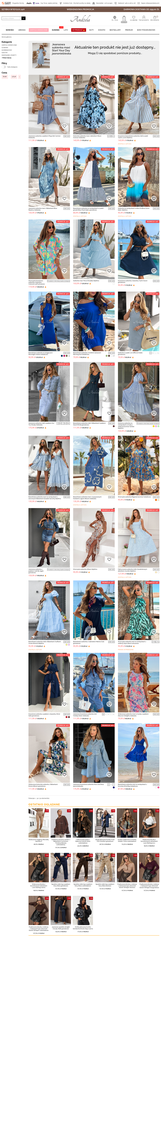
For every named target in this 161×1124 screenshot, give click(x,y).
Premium (129, 30)
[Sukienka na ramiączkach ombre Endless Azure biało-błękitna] (138, 177)
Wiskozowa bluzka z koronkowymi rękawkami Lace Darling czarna (38, 885)
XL (158, 353)
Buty (91, 30)
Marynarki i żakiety (9, 55)
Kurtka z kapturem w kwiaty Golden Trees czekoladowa (127, 840)
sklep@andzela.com (152, 3)
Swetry (5, 52)
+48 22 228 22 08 (126, 3)
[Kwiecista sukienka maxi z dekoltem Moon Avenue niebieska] (94, 104)
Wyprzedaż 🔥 (78, 30)
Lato (66, 30)
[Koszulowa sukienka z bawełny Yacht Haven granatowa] (138, 249)
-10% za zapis (104, 3)
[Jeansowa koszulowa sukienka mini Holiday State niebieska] (94, 682)
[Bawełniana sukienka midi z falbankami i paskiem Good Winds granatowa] (94, 392)
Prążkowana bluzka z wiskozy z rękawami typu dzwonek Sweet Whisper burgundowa (149, 885)
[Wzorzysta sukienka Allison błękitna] (94, 538)
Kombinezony (7, 50)
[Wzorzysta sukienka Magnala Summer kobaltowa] (138, 465)
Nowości (10, 30)
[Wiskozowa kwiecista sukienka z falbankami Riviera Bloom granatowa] (49, 753)
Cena (4, 73)
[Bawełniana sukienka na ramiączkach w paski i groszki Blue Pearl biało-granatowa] (94, 177)
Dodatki (101, 30)
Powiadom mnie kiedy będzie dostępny (58, 281)
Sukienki (55, 30)
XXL (68, 423)
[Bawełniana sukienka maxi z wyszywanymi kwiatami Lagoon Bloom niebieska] (94, 465)
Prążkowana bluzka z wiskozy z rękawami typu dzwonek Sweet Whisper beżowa (127, 885)
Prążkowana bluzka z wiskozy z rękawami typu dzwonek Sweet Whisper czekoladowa (38, 928)
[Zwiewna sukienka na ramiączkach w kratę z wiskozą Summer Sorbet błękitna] (138, 392)
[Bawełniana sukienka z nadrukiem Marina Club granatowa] (94, 610)
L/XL (157, 642)
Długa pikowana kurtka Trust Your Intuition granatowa (104, 840)
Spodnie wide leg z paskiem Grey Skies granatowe (60, 885)
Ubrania (22, 30)
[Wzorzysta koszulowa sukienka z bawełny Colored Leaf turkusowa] (49, 249)
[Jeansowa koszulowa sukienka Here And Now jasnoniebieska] (94, 753)
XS (103, 714)
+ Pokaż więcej (6, 58)
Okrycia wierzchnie (39, 30)
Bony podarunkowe (146, 30)
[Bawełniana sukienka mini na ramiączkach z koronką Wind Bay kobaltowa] (138, 753)
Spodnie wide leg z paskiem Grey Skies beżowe (105, 885)
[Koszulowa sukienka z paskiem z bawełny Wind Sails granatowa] (49, 682)
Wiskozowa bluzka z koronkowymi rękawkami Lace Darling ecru (149, 841)
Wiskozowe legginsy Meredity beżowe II (39, 840)
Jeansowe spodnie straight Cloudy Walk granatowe (61, 927)
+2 (69, 356)
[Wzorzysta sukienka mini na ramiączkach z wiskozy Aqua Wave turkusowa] (138, 610)
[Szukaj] (23, 18)
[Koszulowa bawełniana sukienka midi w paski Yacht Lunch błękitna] (138, 104)
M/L (113, 136)
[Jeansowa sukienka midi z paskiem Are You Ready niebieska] (49, 392)
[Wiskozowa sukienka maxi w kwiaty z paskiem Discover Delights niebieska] (138, 682)
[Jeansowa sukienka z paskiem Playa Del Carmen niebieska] (49, 104)
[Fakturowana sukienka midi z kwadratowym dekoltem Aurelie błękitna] (138, 538)
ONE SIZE (66, 136)
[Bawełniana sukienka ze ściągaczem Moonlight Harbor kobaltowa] (49, 321)
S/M (109, 136)
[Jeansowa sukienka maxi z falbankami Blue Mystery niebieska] (49, 177)
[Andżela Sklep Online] (80, 18)
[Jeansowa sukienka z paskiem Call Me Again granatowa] (49, 538)
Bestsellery (115, 30)
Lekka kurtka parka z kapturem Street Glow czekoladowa (82, 841)
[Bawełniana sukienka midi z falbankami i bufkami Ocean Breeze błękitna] (49, 610)
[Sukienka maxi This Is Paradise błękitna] (94, 249)
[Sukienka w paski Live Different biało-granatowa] (138, 321)
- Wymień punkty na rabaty (76, 3)
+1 (114, 356)
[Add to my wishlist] (64, 126)
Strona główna (6, 37)
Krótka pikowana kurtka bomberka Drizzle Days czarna (83, 927)
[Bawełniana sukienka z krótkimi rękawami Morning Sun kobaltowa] (94, 321)
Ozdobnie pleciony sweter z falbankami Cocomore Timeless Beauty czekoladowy (60, 842)
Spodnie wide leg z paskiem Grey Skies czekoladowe (83, 885)
